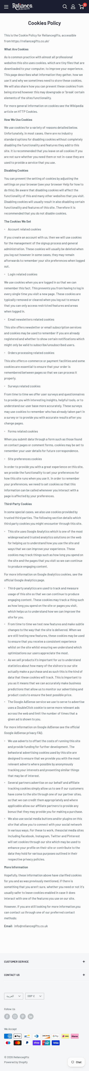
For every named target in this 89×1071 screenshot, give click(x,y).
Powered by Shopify (16, 1062)
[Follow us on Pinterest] (23, 1016)
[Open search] (65, 6)
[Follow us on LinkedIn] (31, 1016)
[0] (81, 6)
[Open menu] (6, 6)
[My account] (73, 6)
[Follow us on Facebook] (7, 1016)
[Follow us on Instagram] (15, 1016)
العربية (10, 996)
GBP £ (31, 996)
